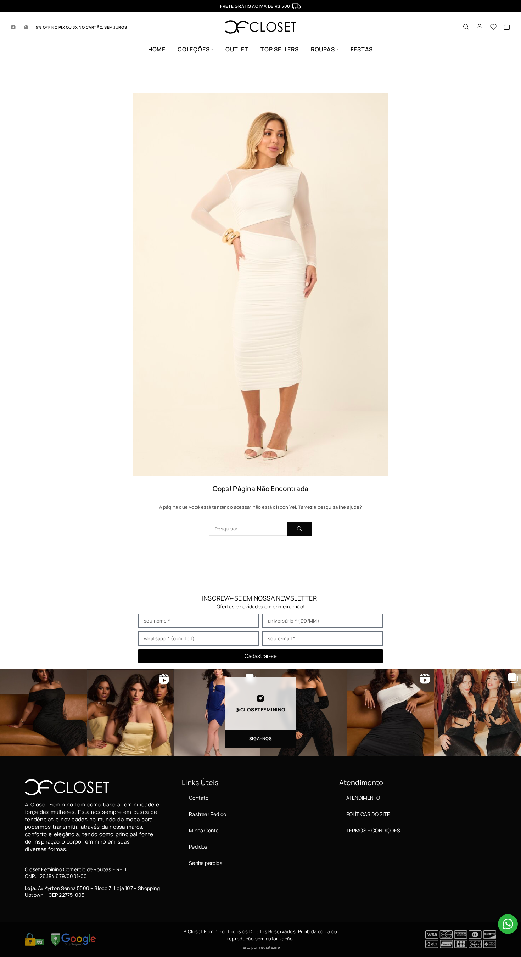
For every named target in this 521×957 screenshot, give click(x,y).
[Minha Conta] (480, 27)
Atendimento (363, 797)
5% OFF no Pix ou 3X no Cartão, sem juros (81, 27)
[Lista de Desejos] (493, 27)
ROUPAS (323, 49)
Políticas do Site (368, 814)
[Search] (466, 27)
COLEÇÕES (193, 49)
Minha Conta (204, 830)
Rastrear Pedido (207, 814)
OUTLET (236, 49)
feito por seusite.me (260, 947)
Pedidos (198, 846)
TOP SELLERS (279, 49)
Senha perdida (205, 863)
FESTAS (362, 49)
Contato (198, 797)
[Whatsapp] (26, 27)
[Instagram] (13, 27)
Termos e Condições (373, 830)
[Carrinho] (507, 27)
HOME (157, 49)
